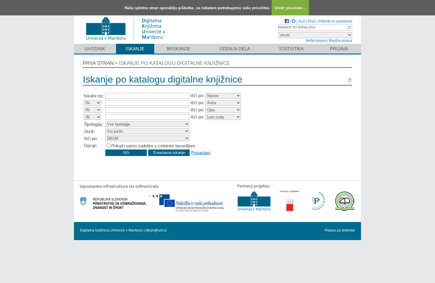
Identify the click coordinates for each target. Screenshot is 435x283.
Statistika (291, 48)
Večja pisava (316, 40)
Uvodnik (95, 48)
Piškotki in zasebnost (335, 21)
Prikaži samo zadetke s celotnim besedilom (153, 145)
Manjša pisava (340, 40)
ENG (312, 21)
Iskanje (135, 48)
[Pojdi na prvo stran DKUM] (128, 41)
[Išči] (349, 27)
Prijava (339, 48)
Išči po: (91, 138)
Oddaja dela (234, 48)
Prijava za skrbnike (340, 230)
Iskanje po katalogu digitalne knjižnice (174, 63)
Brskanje (178, 48)
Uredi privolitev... (290, 8)
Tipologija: (93, 124)
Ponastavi (200, 152)
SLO (301, 21)
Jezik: (89, 131)
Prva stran (98, 63)
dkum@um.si (156, 230)
